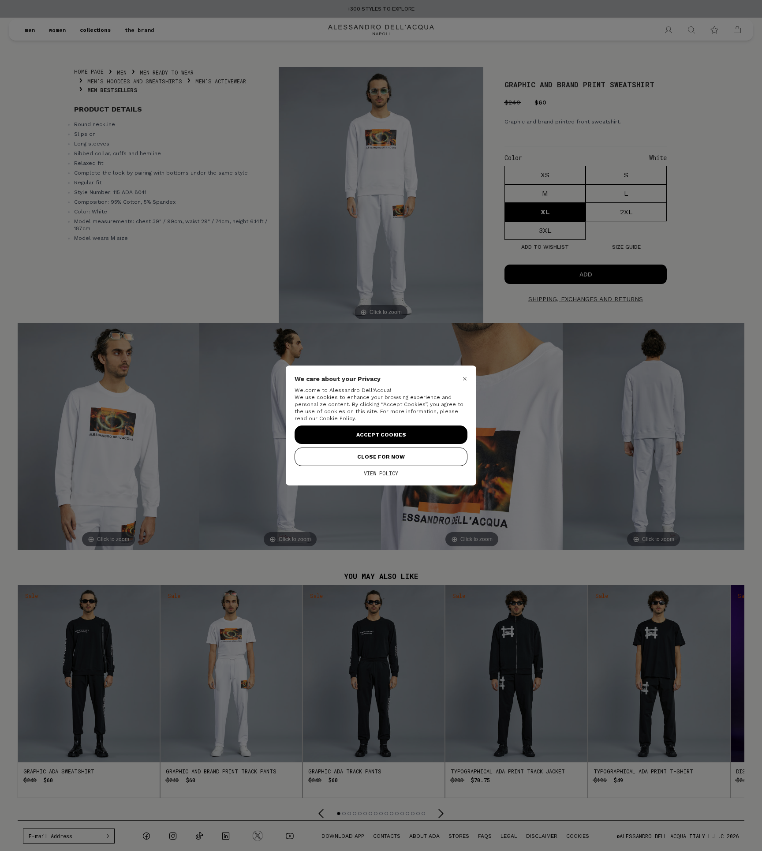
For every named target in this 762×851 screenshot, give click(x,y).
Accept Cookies (381, 435)
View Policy (381, 473)
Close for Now (381, 457)
